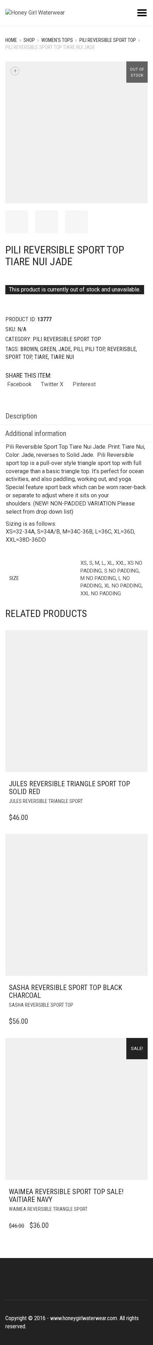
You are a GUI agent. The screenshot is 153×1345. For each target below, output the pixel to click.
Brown (29, 349)
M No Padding (98, 578)
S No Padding (121, 571)
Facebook (19, 384)
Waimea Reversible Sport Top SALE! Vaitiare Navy (66, 1195)
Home (11, 40)
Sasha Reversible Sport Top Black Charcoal (65, 991)
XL (110, 563)
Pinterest (84, 384)
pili (78, 349)
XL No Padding (123, 586)
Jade (64, 349)
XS (83, 563)
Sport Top (18, 357)
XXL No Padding (100, 593)
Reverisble (121, 349)
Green (48, 349)
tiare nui (62, 357)
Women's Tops (57, 40)
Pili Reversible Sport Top (107, 40)
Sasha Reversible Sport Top (41, 1005)
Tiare (41, 357)
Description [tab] (21, 416)
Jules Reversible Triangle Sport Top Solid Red (69, 788)
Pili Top (95, 349)
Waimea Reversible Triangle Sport (48, 1209)
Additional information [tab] (35, 433)
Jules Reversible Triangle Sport (46, 801)
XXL (120, 563)
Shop (29, 40)
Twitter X (52, 384)
